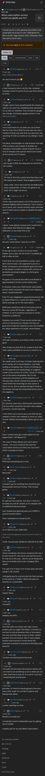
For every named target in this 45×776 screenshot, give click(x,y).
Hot (4, 58)
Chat (5, 63)
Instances (5, 758)
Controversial (20, 58)
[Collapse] (4, 69)
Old (36, 58)
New (30, 58)
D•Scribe (10, 2)
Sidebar (6, 52)
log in (16, 45)
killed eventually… (10, 116)
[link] (8, 24)
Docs (4, 762)
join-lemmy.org (8, 772)
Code (4, 767)
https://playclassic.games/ (12, 75)
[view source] (27, 24)
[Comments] (39, 18)
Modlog (5, 749)
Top (10, 58)
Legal (4, 753)
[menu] (41, 2)
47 (4, 24)
